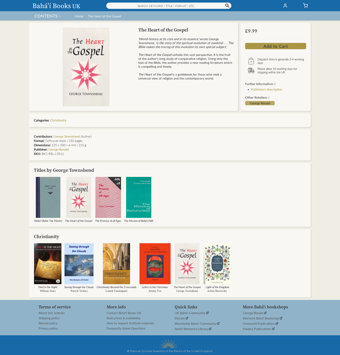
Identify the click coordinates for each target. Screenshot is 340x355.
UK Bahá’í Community (190, 313)
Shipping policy (49, 318)
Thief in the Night (47, 286)
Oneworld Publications (259, 323)
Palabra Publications (257, 329)
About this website (52, 312)
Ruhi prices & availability (123, 318)
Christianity (58, 120)
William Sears (47, 290)
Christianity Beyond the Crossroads (117, 286)
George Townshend (66, 136)
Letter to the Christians (155, 286)
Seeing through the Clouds (79, 286)
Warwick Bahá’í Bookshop (261, 318)
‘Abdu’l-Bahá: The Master (48, 220)
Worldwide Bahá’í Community (196, 323)
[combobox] (168, 6)
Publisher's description (266, 89)
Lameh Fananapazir (117, 290)
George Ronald (260, 103)
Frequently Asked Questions (126, 328)
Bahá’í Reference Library (192, 329)
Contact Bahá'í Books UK (124, 312)
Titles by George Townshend (64, 170)
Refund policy (48, 323)
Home (79, 16)
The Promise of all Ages (108, 220)
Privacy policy (48, 328)
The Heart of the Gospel (104, 16)
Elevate (180, 318)
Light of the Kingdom (217, 286)
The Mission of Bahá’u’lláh (138, 220)
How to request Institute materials (130, 323)
